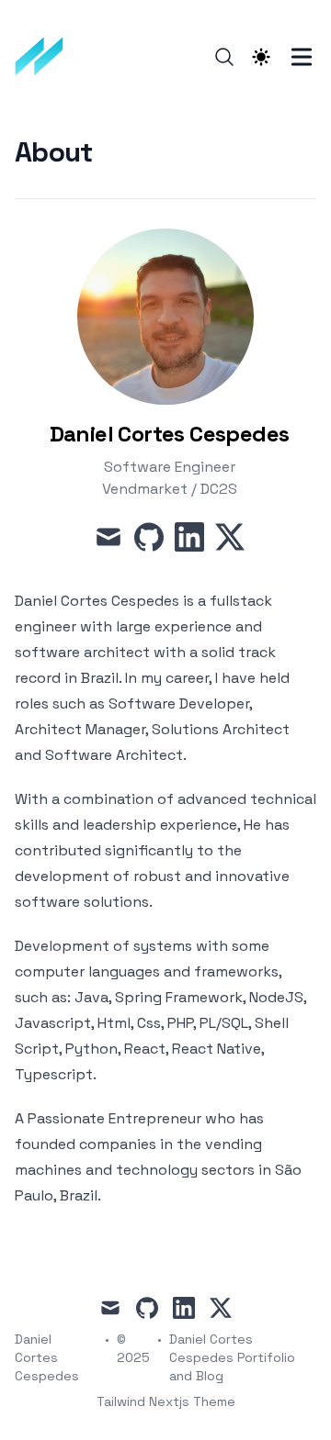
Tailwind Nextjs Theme (166, 1401)
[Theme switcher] (261, 57)
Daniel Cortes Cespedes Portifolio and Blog (232, 1357)
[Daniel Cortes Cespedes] (45, 57)
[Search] (224, 57)
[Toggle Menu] (301, 57)
